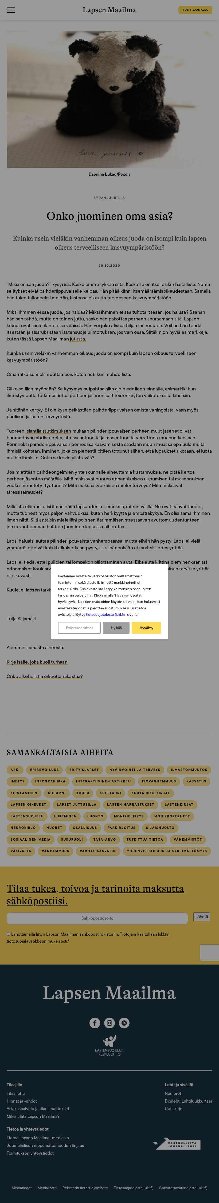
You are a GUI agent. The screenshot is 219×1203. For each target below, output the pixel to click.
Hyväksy (146, 627)
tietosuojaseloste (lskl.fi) (105, 614)
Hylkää (116, 627)
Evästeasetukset (79, 627)
